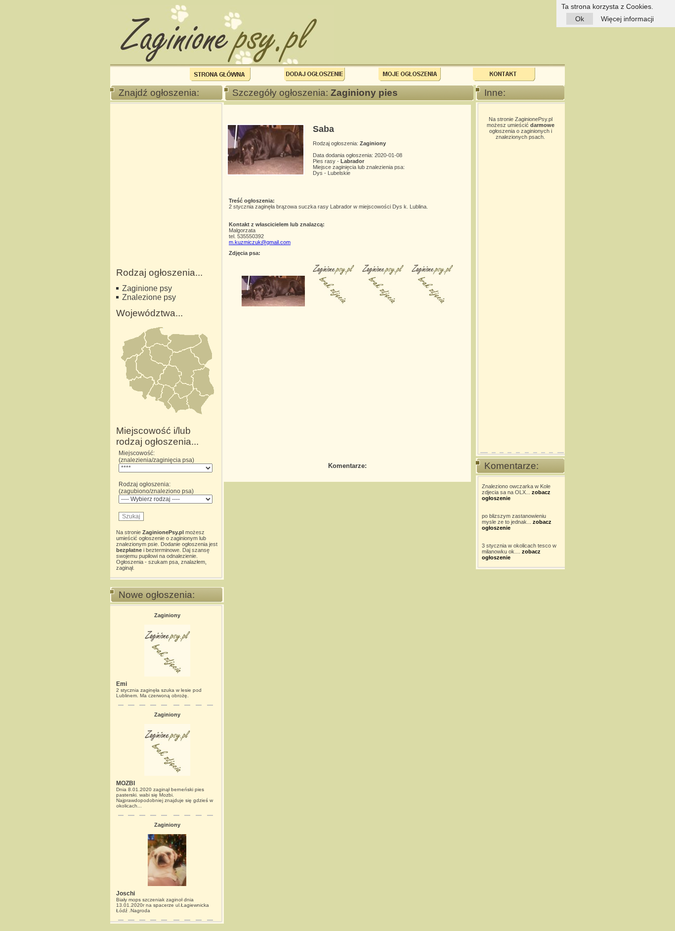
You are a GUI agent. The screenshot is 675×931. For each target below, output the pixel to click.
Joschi (125, 893)
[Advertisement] (165, 159)
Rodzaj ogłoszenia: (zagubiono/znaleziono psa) (156, 488)
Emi (121, 683)
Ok (579, 19)
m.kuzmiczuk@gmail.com (260, 242)
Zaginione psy (147, 288)
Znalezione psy (149, 297)
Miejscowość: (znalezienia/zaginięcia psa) (156, 457)
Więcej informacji (627, 19)
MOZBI (125, 783)
